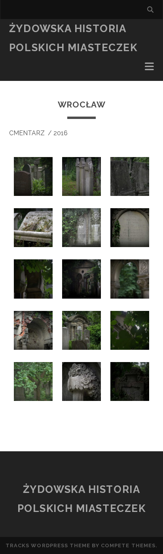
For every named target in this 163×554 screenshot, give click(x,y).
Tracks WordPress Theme (48, 545)
